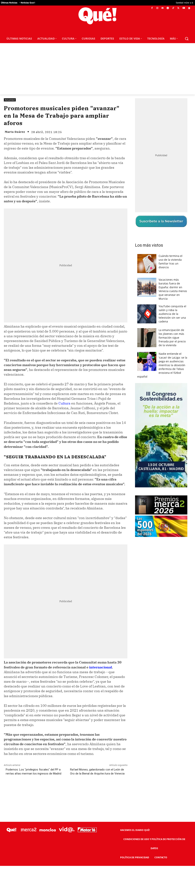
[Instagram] (157, 8)
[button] (186, 38)
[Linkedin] (78, 790)
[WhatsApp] (61, 790)
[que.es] (97, 15)
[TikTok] (173, 8)
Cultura (64, 403)
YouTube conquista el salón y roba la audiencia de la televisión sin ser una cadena (172, 313)
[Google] (189, 8)
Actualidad (10, 99)
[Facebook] (152, 8)
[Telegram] (168, 8)
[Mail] (162, 8)
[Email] (87, 790)
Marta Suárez (15, 131)
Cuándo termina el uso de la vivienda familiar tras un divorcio (170, 261)
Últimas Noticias (9, 2)
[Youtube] (183, 8)
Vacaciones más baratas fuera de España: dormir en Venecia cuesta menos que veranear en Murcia (173, 289)
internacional (100, 667)
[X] (178, 8)
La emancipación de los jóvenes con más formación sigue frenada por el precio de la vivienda (172, 337)
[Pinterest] (52, 790)
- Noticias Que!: (27, 2)
